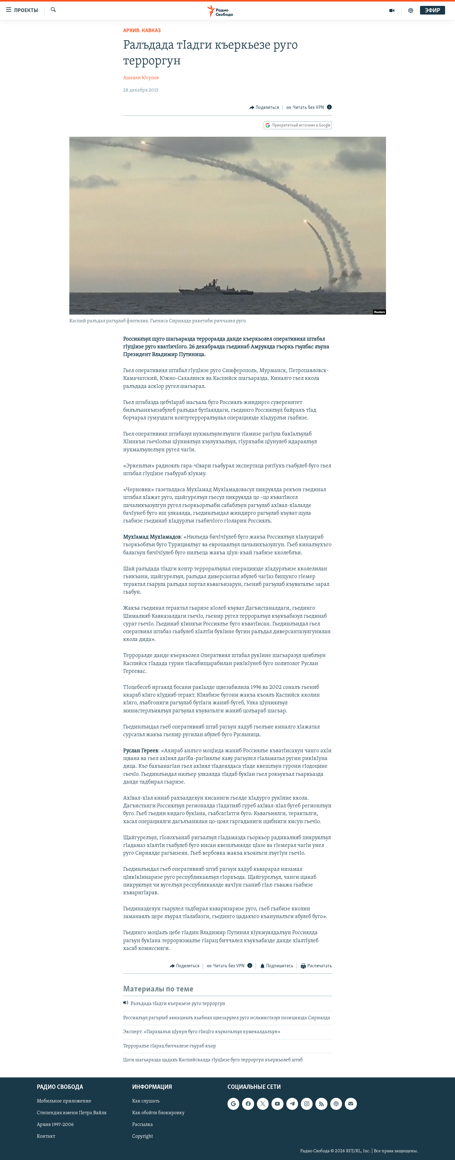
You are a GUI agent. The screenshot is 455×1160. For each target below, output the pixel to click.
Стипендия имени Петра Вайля (71, 1113)
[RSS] (321, 1104)
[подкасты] (410, 10)
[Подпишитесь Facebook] (248, 1104)
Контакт (46, 1136)
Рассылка (142, 1125)
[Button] (264, 108)
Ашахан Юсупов (141, 77)
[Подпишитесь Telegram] (292, 1104)
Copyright (142, 1136)
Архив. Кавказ (142, 31)
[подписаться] (351, 1104)
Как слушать (145, 1101)
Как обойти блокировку (158, 1113)
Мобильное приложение (64, 1101)
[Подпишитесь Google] (233, 1104)
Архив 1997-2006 (55, 1125)
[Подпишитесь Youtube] (277, 1104)
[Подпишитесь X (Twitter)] (263, 1104)
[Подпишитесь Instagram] (307, 1104)
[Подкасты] (336, 1104)
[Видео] (392, 10)
